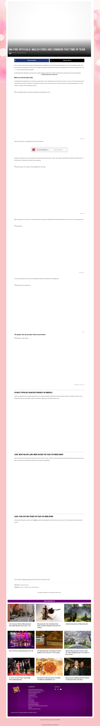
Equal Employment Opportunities (35, 689)
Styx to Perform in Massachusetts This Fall (21, 651)
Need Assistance (37, 692)
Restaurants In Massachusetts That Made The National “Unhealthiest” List (48, 678)
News (30, 587)
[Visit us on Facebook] (55, 689)
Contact (30, 707)
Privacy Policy (31, 701)
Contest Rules (31, 699)
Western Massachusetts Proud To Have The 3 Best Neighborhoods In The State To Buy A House (77, 652)
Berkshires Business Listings (34, 708)
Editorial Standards (32, 693)
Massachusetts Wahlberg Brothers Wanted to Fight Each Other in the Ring (77, 678)
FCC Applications (32, 695)
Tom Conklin (14, 52)
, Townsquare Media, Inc (23, 712)
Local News (26, 587)
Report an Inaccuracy (32, 696)
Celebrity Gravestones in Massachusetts (77, 624)
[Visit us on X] (58, 689)
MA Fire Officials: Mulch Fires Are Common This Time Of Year (34, 579)
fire (21, 585)
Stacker (35, 520)
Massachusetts (25, 585)
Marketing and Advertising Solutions (36, 690)
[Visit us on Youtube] (61, 689)
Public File (30, 692)
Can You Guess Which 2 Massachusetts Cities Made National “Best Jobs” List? (20, 625)
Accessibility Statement (33, 702)
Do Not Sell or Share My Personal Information (38, 705)
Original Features (35, 587)
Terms (29, 698)
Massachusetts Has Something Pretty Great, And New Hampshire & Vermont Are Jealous (49, 625)
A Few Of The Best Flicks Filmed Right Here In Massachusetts (19, 678)
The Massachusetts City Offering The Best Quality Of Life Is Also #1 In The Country (49, 651)
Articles (21, 587)
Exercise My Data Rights (33, 704)
